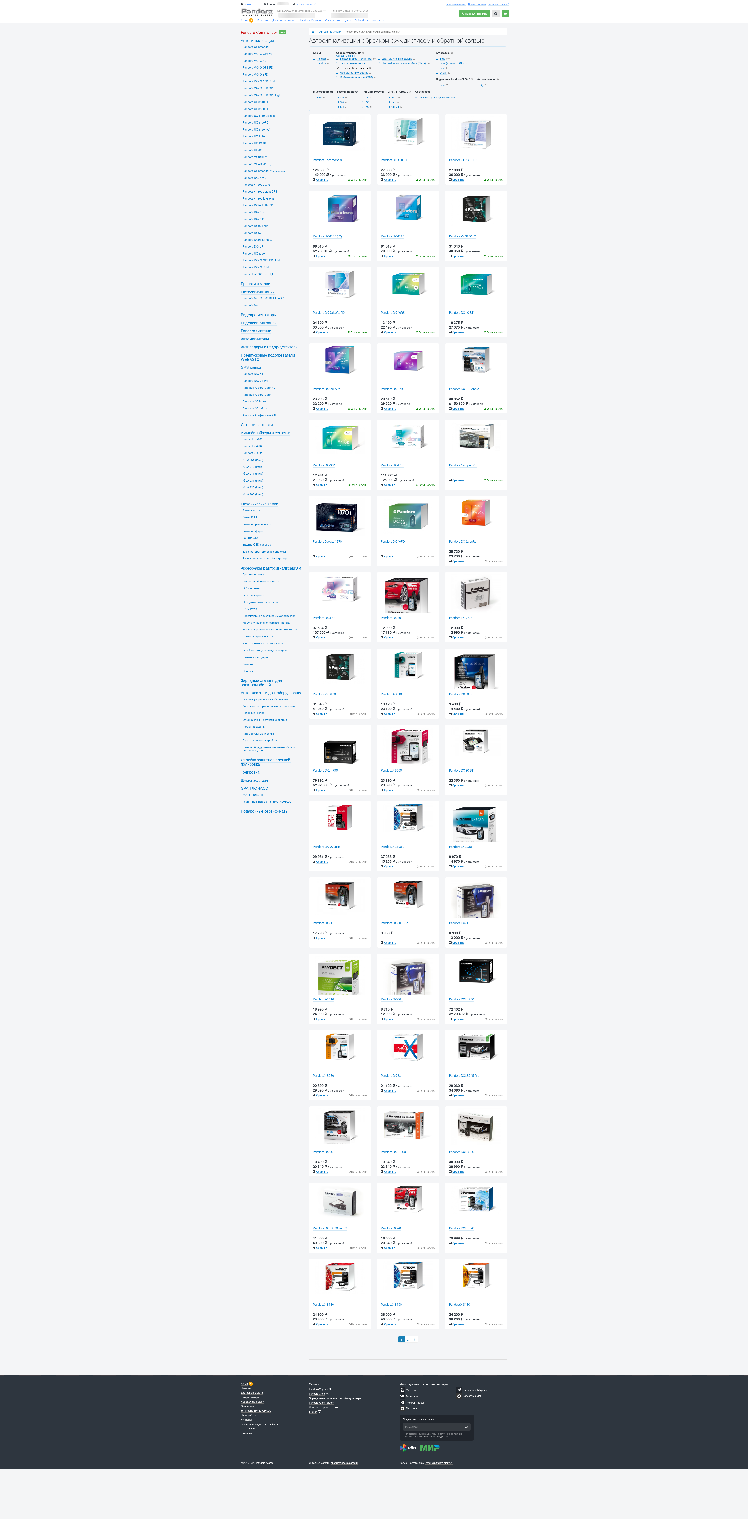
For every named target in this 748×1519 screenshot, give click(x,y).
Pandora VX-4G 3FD (255, 74)
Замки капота (251, 510)
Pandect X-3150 (459, 1304)
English (313, 1411)
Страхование (248, 1428)
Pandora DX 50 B (460, 694)
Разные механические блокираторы (265, 558)
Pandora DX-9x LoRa (326, 389)
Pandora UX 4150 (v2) (327, 236)
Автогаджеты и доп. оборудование (271, 692)
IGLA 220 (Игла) (253, 487)
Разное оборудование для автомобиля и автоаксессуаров (269, 748)
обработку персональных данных (431, 1436)
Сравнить (322, 179)
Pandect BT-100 (253, 439)
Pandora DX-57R (392, 389)
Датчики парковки (257, 424)
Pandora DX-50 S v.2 (394, 923)
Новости (246, 1388)
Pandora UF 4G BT (254, 143)
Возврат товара (477, 3)
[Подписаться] (466, 1427)
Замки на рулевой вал (257, 524)
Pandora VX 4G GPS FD (258, 67)
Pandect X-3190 (391, 1304)
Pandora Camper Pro (463, 465)
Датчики (248, 664)
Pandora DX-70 (391, 1228)
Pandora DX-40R (324, 465)
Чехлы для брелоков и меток (261, 581)
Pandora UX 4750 (324, 617)
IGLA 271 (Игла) (253, 473)
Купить (342, 151)
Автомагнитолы (255, 339)
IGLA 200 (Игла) (253, 494)
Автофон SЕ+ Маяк (255, 408)
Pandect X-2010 (323, 999)
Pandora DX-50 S (324, 923)
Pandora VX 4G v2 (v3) (257, 164)
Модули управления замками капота (266, 622)
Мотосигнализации (258, 291)
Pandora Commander (327, 160)
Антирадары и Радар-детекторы (269, 347)
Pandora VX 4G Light (256, 267)
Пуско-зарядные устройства (260, 740)
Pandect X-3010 (391, 694)
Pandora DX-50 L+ (461, 923)
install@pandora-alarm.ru (439, 1462)
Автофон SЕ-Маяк (254, 401)
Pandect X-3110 (323, 1304)
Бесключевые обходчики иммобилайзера (269, 616)
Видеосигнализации (259, 322)
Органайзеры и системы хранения (265, 720)
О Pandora (361, 20)
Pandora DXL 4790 (325, 770)
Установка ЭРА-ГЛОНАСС (256, 1410)
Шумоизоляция (254, 780)
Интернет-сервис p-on (321, 1407)
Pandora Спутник (256, 330)
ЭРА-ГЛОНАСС (254, 788)
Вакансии (246, 1433)
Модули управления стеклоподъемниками (270, 629)
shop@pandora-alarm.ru (344, 1462)
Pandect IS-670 (252, 446)
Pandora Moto (251, 305)
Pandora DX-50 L (392, 999)
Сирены (248, 671)
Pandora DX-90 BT (461, 770)
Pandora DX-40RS (392, 312)
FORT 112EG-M (253, 794)
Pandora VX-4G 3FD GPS (258, 88)
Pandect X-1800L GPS (256, 184)
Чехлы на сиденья (254, 726)
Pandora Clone (317, 1393)
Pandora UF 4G (252, 150)
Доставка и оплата (456, 3)
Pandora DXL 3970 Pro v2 (330, 1228)
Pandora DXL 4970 (461, 1228)
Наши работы (248, 1415)
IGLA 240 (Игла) (253, 467)
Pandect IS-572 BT (254, 453)
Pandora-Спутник (310, 20)
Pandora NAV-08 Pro (255, 380)
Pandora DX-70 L (392, 617)
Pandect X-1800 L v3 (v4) (258, 198)
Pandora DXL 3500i (393, 1152)
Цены (347, 20)
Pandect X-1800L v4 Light (258, 274)
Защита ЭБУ (251, 538)
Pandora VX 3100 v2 (462, 236)
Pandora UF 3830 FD (462, 160)
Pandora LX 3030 (460, 846)
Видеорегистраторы (259, 314)
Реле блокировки (253, 595)
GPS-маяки (251, 367)
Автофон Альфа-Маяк (257, 394)
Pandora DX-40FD (393, 541)
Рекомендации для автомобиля (259, 1424)
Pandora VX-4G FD (254, 60)
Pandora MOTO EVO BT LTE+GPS (264, 298)
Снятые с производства (258, 636)
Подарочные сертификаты (264, 811)
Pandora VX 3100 (324, 694)
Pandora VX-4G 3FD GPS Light (262, 95)
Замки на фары (253, 531)
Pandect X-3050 (323, 1075)
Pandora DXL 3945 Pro (464, 1075)
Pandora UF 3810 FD (394, 160)
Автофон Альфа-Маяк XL (259, 387)
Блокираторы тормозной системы (264, 551)
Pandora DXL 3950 (461, 1152)
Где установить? (306, 4)
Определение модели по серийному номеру (335, 1398)
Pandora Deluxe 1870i (327, 541)
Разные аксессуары (255, 657)
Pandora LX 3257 (460, 617)
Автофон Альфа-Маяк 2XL (260, 415)
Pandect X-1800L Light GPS (260, 191)
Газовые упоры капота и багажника (265, 699)
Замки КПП (250, 517)
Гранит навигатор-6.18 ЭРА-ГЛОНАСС (267, 801)
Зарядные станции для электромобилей (261, 682)
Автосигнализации (330, 31)
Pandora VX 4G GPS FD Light (261, 260)
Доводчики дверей (254, 713)
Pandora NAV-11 (253, 374)
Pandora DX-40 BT (461, 312)
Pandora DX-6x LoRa (462, 541)
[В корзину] (505, 13)
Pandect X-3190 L (392, 846)
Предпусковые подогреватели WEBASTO (268, 357)
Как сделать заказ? (498, 3)
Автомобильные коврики (258, 733)
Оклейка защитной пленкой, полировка (266, 762)
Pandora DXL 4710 (254, 178)
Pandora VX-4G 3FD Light (259, 81)
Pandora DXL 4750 (461, 999)
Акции (244, 20)
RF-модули (250, 609)
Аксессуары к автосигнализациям (271, 568)
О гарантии (332, 20)
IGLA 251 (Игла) (253, 460)
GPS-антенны (251, 588)
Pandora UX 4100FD (255, 122)
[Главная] (313, 31)
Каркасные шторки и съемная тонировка (269, 706)
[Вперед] (414, 1339)
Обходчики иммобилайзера (260, 602)
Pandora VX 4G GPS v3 (257, 53)
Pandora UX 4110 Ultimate (259, 116)
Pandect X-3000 (391, 770)
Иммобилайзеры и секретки (265, 432)
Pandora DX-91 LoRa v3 (464, 389)
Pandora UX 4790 (392, 465)
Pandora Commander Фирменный (264, 171)
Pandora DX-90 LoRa (326, 846)
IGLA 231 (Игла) (253, 480)
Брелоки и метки (255, 283)
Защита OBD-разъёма (257, 544)
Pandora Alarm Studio (321, 1402)
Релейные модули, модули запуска (265, 650)
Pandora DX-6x (391, 1075)
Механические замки (259, 503)
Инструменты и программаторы (263, 643)
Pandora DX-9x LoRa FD (328, 312)
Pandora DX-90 (323, 1152)
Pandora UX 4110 (392, 236)
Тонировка (250, 772)
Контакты (378, 20)
